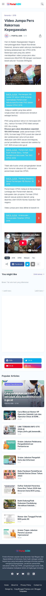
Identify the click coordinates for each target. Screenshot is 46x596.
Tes (33, 258)
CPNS (19, 258)
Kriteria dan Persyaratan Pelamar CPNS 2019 (18, 218)
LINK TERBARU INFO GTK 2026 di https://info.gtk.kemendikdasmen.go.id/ (29, 429)
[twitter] (18, 574)
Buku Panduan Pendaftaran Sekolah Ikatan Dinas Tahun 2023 (30, 473)
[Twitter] (27, 264)
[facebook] (12, 574)
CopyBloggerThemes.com (23, 589)
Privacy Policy (26, 585)
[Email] (33, 264)
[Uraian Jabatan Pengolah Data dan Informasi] (10, 460)
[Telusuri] (42, 4)
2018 (14, 15)
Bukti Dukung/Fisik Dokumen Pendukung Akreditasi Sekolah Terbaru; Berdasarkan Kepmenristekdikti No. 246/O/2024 (27, 503)
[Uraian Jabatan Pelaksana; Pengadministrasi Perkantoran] (10, 445)
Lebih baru (7, 291)
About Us (14, 585)
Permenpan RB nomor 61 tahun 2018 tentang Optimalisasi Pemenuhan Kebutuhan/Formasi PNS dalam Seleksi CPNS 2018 (19, 99)
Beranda (7, 15)
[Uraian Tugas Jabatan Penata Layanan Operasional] (10, 533)
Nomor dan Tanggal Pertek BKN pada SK (29, 517)
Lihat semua (38, 274)
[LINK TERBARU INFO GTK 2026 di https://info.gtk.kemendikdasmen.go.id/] (10, 430)
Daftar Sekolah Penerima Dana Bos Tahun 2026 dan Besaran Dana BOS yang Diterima (29, 488)
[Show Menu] (3, 4)
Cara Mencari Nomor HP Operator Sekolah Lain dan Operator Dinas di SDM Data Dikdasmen (29, 414)
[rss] (34, 574)
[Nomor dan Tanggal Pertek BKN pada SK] (10, 519)
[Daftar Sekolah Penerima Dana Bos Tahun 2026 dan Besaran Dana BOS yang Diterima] (10, 489)
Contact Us (38, 585)
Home (6, 585)
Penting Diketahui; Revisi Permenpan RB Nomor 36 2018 (20, 181)
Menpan (26, 258)
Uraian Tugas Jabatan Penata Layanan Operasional (27, 532)
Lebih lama (39, 291)
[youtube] (23, 574)
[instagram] (28, 574)
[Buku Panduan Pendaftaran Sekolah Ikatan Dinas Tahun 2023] (10, 474)
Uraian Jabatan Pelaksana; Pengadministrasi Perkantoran (30, 444)
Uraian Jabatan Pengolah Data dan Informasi (29, 458)
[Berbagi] (40, 36)
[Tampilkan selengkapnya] (38, 264)
